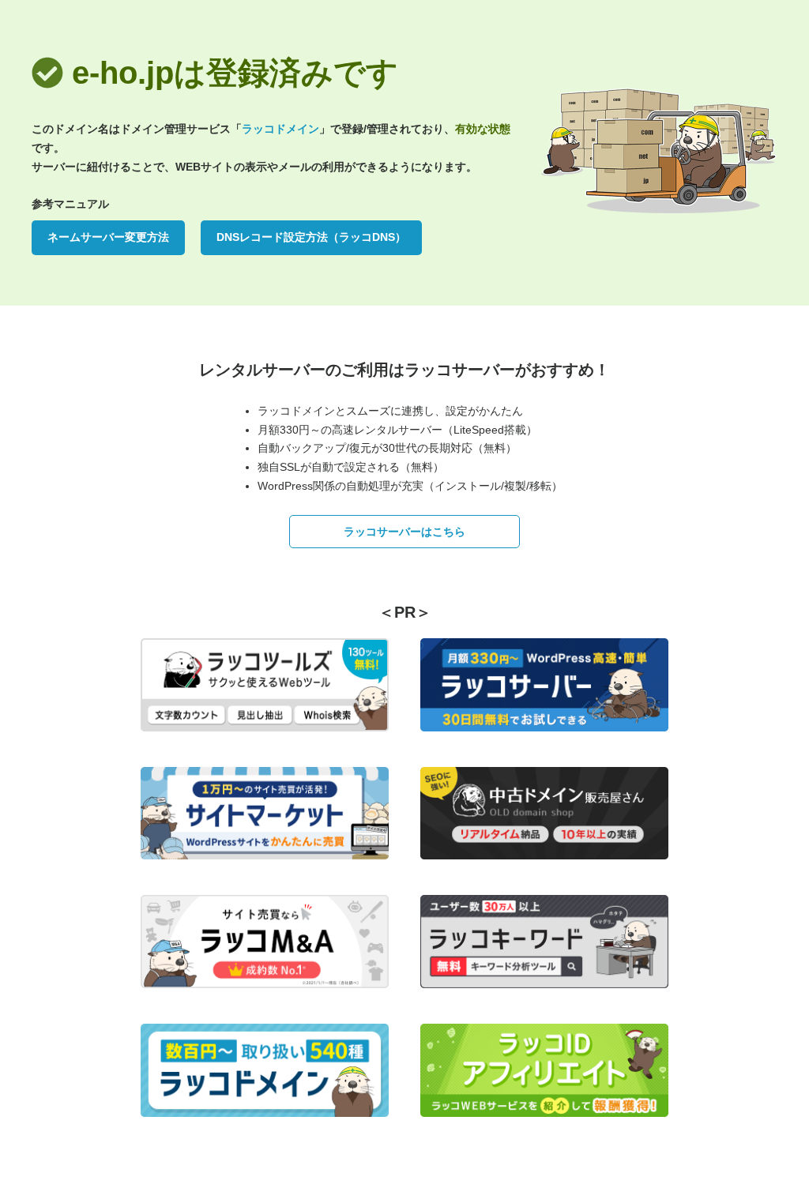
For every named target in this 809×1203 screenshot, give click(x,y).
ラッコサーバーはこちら (404, 531)
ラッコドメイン (280, 128)
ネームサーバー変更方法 (108, 237)
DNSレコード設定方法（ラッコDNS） (311, 237)
